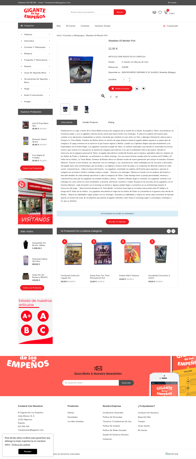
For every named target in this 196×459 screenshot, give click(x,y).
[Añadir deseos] (143, 88)
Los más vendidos (76, 421)
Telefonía (37, 34)
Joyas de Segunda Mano (37, 73)
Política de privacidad (112, 417)
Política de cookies (111, 426)
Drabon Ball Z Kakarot (129, 275)
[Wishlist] (160, 12)
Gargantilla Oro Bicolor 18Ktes (39, 244)
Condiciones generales (113, 413)
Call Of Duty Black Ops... (40, 124)
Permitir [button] (27, 451)
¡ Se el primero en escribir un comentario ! (117, 214)
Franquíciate (172, 26)
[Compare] (154, 12)
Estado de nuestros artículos (116, 435)
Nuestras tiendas (103, 26)
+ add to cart (65, 253)
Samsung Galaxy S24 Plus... (39, 260)
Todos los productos (32, 168)
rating (111, 122)
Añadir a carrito (120, 88)
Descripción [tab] (66, 122)
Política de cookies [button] (21, 445)
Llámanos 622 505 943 (27, 3)
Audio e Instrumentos (37, 95)
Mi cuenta (70, 26)
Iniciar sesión (144, 426)
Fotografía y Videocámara (37, 60)
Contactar (85, 26)
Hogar (37, 89)
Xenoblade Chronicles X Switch (159, 276)
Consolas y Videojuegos (37, 47)
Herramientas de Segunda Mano (37, 80)
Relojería (37, 53)
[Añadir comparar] (137, 88)
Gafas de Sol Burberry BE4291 (40, 276)
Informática (37, 41)
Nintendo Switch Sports (39, 140)
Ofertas (71, 413)
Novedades (73, 417)
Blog (59, 26)
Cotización (107, 439)
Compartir (111, 97)
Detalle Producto (90, 122)
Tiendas (141, 421)
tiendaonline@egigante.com (31, 430)
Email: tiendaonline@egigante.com (54, 3)
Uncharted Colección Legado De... (70, 276)
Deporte (37, 66)
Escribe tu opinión (117, 222)
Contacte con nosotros (30, 406)
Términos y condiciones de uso (117, 421)
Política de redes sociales (115, 430)
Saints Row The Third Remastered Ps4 (99, 276)
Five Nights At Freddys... (38, 156)
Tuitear (116, 97)
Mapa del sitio (144, 417)
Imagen (37, 101)
